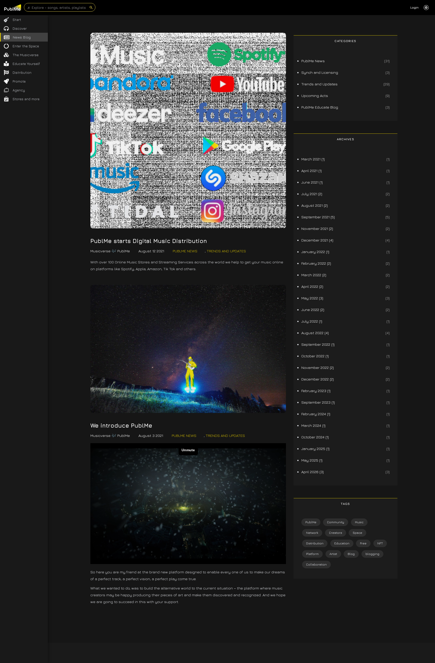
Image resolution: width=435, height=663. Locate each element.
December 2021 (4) (317, 240)
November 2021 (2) (317, 228)
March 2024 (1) (313, 425)
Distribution (314, 543)
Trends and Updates (226, 251)
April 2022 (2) (312, 286)
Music (359, 522)
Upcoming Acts (314, 95)
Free (363, 543)
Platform (312, 554)
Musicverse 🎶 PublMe (110, 251)
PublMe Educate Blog (319, 107)
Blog (351, 554)
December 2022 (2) (317, 379)
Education (341, 543)
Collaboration (316, 564)
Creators (335, 533)
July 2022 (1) (311, 321)
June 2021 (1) (312, 182)
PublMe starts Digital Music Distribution (148, 240)
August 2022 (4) (315, 333)
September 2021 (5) (318, 217)
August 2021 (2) (314, 205)
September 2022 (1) (318, 344)
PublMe (310, 522)
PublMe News (185, 251)
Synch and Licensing (319, 72)
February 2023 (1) (316, 391)
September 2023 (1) (318, 402)
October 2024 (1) (315, 437)
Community (335, 522)
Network (312, 533)
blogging (372, 554)
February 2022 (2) (316, 263)
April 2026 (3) (312, 472)
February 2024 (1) (315, 414)
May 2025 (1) (311, 460)
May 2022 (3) (312, 298)
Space (357, 533)
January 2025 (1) (315, 448)
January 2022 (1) (315, 252)
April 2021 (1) (311, 170)
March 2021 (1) (313, 159)
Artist (333, 554)
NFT (380, 543)
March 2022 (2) (313, 275)
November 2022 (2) (317, 367)
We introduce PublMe (121, 425)
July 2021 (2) (311, 194)
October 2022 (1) (315, 356)
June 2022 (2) (312, 309)
